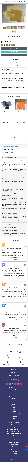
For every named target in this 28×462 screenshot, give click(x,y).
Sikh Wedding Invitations (14, 427)
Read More (14, 259)
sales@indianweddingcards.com (16, 294)
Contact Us (14, 389)
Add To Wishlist (14, 59)
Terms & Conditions (14, 396)
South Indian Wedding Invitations (14, 429)
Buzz (14, 409)
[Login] (24, 1)
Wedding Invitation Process (14, 449)
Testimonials (14, 416)
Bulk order (14, 51)
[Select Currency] (19, 1)
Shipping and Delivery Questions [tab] (10, 146)
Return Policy (14, 398)
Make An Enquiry (14, 62)
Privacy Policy (14, 400)
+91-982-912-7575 (14, 377)
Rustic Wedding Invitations (14, 433)
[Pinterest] (12, 383)
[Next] (25, 105)
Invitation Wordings (14, 447)
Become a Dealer (14, 444)
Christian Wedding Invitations (14, 424)
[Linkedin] (15, 383)
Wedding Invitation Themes (14, 451)
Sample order (14, 48)
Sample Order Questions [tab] (9, 149)
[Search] (26, 1)
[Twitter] (10, 383)
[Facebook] (7, 383)
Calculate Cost (14, 55)
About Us (14, 411)
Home (14, 407)
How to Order (14, 392)
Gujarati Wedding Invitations (14, 431)
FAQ (14, 394)
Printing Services (14, 453)
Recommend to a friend (14, 414)
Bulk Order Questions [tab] (8, 152)
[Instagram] (18, 383)
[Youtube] (21, 383)
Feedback (14, 418)
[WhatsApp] (16, 65)
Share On (12, 65)
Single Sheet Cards (14, 436)
